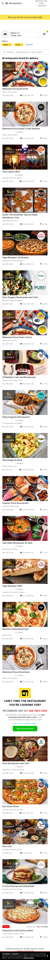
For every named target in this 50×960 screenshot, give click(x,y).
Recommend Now (25, 728)
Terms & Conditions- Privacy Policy (30, 950)
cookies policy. (28, 958)
